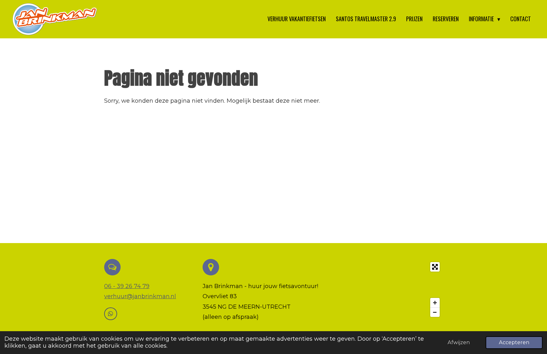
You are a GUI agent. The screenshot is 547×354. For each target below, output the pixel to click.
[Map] (389, 289)
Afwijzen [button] (459, 342)
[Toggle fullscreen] (435, 267)
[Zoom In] (435, 302)
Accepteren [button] (514, 342)
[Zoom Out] (435, 312)
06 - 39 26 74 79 (126, 286)
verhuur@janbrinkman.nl (140, 296)
